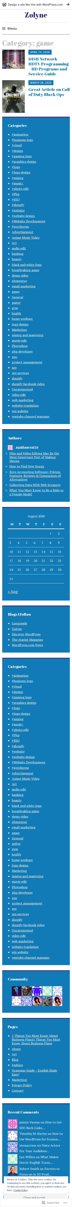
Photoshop (20, 346)
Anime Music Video (25, 237)
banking (17, 253)
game (16, 291)
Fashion (17, 1065)
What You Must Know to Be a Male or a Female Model (36, 492)
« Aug (13, 591)
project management (27, 362)
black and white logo (27, 264)
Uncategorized (22, 389)
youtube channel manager (31, 416)
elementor (19, 281)
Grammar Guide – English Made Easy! (34, 1072)
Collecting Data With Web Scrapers (34, 485)
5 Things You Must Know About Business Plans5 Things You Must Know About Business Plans (36, 1039)
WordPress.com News (27, 645)
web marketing (22, 400)
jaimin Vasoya (29, 1122)
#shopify (18, 205)
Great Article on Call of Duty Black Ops (49, 92)
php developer (22, 351)
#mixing (17, 178)
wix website (20, 411)
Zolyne (36, 15)
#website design (23, 216)
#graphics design (24, 161)
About (16, 1049)
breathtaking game (25, 270)
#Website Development (28, 221)
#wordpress (20, 226)
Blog (15, 1059)
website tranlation (25, 405)
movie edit (19, 340)
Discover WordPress (26, 634)
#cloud (17, 145)
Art (14, 243)
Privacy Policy (22, 1085)
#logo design (21, 172)
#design (17, 151)
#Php (15, 194)
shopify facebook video (28, 384)
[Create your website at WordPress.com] (36, 4)
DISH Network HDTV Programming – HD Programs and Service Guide (48, 66)
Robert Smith (29, 1169)
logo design (20, 324)
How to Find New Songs (26, 466)
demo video (20, 275)
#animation (20, 134)
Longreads (19, 623)
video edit (19, 394)
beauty (17, 259)
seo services (20, 373)
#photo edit (20, 188)
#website (18, 210)
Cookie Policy (20, 1190)
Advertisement (22, 232)
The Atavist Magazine (27, 639)
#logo (16, 167)
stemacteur (27, 1145)
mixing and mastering (27, 335)
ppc (14, 357)
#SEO (16, 199)
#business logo (22, 140)
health (16, 313)
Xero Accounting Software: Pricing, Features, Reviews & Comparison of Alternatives (35, 476)
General (17, 297)
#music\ (17, 183)
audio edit (19, 248)
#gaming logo (22, 156)
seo (14, 367)
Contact (18, 1090)
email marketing (23, 286)
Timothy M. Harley (33, 1133)
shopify (17, 378)
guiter (16, 302)
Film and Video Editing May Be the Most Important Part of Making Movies (34, 457)
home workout (22, 319)
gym (15, 308)
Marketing (19, 329)
